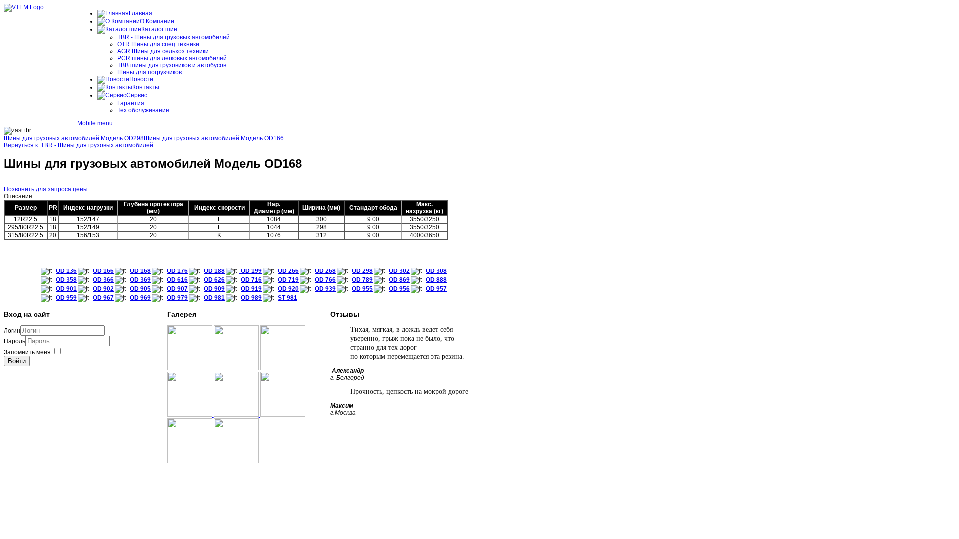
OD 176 (177, 271)
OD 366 (103, 279)
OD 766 (325, 279)
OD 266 (288, 271)
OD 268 (325, 271)
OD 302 (399, 271)
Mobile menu (95, 123)
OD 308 (436, 271)
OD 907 (177, 288)
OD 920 (288, 288)
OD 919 (251, 288)
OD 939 (325, 288)
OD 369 (140, 279)
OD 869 (399, 279)
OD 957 (436, 288)
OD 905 (140, 288)
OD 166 (103, 271)
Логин (12, 330)
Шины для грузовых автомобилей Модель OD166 (214, 138)
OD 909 (214, 288)
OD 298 (362, 271)
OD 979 (177, 297)
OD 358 (66, 279)
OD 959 (66, 297)
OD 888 (436, 279)
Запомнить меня (27, 352)
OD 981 (214, 297)
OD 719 (288, 279)
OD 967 (103, 297)
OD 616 (177, 279)
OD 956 (399, 288)
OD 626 (214, 279)
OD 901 (66, 288)
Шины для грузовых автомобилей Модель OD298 (74, 138)
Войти (17, 361)
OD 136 (66, 271)
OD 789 (362, 279)
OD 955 (362, 288)
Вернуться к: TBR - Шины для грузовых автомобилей (78, 145)
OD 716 (251, 279)
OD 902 (103, 288)
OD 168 (140, 271)
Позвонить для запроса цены (46, 189)
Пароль (14, 341)
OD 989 (251, 297)
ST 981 (287, 297)
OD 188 (214, 271)
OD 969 (140, 297)
